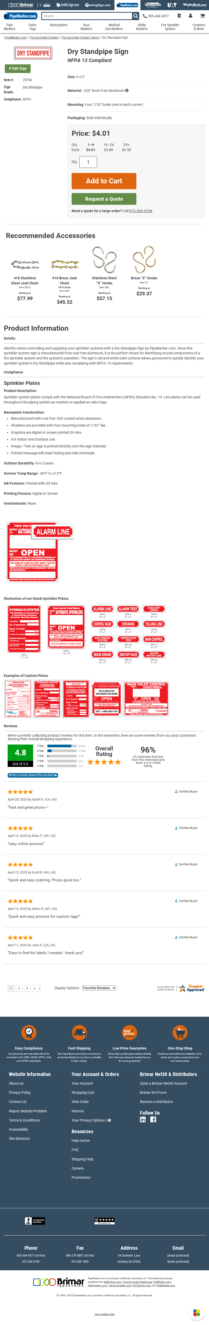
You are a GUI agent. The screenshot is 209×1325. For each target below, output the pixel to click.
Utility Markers (142, 27)
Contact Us (18, 1102)
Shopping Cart (83, 1092)
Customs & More (199, 27)
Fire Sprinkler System (44, 37)
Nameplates (58, 25)
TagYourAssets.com (120, 1285)
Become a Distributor (156, 1102)
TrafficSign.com (162, 1281)
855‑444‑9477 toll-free (31, 1255)
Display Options (67, 988)
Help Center (81, 1141)
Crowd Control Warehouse (137, 1281)
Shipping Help (82, 1159)
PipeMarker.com (15, 37)
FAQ (75, 1150)
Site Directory (19, 1139)
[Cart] (202, 16)
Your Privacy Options (88, 1120)
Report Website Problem (28, 1111)
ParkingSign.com (97, 1285)
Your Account (82, 1083)
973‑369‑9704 (140, 211)
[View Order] (179, 16)
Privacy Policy (20, 1092)
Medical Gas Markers (114, 27)
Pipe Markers (9, 27)
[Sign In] (190, 16)
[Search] (135, 16)
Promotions (81, 1177)
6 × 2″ (80, 77)
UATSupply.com (142, 1285)
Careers (78, 1168)
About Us (16, 1083)
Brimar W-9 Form (153, 1092)
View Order (80, 1102)
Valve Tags (32, 27)
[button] (197, 1313)
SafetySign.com (113, 1281)
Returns (78, 1111)
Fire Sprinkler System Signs (80, 37)
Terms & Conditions (24, 1120)
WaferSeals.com (166, 1285)
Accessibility (18, 1129)
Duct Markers (86, 27)
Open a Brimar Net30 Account (163, 1083)
